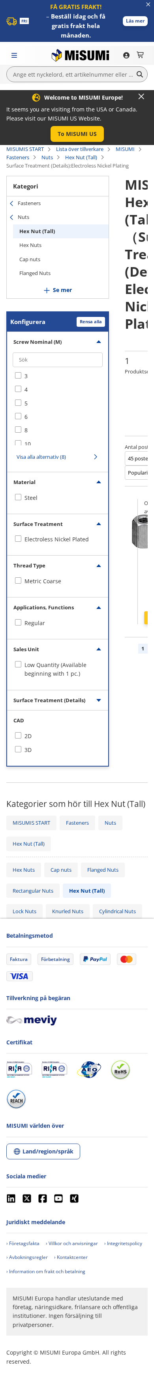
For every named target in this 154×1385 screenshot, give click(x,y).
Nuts (47, 157)
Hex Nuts (30, 245)
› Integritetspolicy (123, 1243)
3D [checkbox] (28, 750)
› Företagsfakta (22, 1243)
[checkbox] (57, 376)
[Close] (141, 96)
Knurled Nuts (67, 911)
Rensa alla (91, 321)
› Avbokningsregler (27, 1257)
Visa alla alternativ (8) (41, 456)
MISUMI (125, 149)
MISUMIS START (25, 149)
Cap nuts (29, 259)
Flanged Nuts (35, 273)
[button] (135, 21)
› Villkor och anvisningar (72, 1243)
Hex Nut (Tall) (81, 157)
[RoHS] (120, 1070)
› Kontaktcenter (71, 1257)
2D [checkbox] (28, 736)
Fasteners (17, 157)
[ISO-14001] (54, 1070)
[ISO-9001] (19, 1070)
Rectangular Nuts (33, 890)
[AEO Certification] (89, 1070)
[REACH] (16, 1099)
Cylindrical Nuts (117, 911)
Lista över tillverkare (79, 149)
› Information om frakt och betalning (45, 1271)
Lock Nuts (24, 911)
